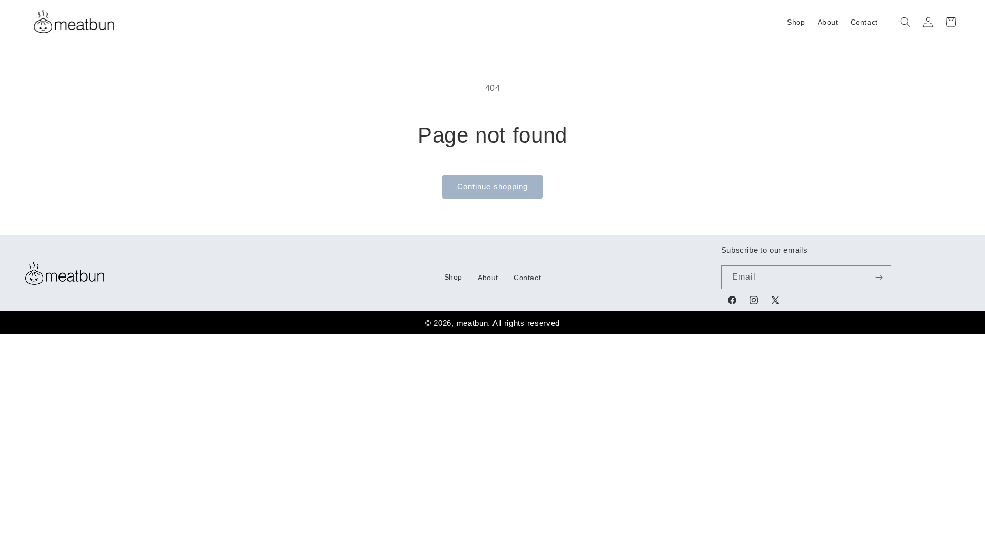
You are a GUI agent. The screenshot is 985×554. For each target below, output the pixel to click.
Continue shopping (492, 186)
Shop (453, 277)
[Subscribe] (879, 277)
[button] (905, 22)
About (488, 277)
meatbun (472, 323)
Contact (527, 277)
